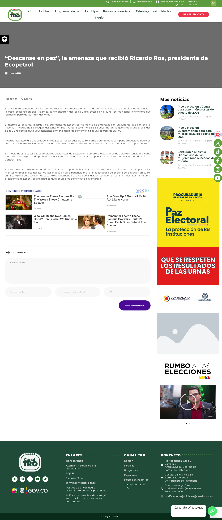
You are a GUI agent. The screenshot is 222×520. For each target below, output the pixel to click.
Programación (64, 11)
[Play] (188, 402)
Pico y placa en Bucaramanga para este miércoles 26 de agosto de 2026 (196, 132)
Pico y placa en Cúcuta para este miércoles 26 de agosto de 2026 (196, 109)
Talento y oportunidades (153, 11)
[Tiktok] (45, 479)
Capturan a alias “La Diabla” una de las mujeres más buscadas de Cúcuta (196, 156)
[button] (4, 39)
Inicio (28, 11)
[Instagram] (22, 479)
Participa (91, 11)
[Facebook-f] (30, 479)
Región (100, 17)
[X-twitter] (15, 479)
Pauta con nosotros (117, 11)
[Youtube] (37, 479)
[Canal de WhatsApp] (212, 511)
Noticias (43, 11)
